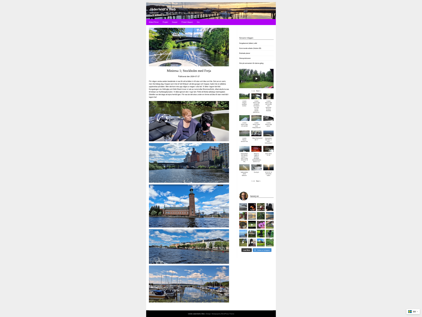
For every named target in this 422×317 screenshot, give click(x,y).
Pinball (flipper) (187, 22)
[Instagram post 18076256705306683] (261, 234)
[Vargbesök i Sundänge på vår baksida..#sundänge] (252, 225)
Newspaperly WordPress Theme (223, 314)
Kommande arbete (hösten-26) (250, 48)
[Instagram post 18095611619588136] (243, 234)
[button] (258, 90)
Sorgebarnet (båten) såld (248, 43)
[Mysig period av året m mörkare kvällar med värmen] (252, 207)
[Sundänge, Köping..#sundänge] (261, 242)
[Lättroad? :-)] (261, 207)
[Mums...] (243, 225)
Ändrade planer (244, 53)
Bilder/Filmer (154, 22)
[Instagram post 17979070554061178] (243, 216)
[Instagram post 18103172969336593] (252, 216)
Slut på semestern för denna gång (251, 63)
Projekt (165, 22)
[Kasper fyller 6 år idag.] (270, 207)
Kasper (174, 22)
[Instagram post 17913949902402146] (252, 242)
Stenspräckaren (245, 58)
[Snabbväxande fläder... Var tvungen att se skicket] (270, 242)
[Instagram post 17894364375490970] (270, 234)
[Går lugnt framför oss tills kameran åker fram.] (243, 242)
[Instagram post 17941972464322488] (243, 207)
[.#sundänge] (270, 216)
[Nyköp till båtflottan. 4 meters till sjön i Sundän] (252, 234)
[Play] (256, 78)
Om (198, 22)
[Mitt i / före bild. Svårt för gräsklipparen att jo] (270, 225)
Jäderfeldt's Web (162, 9)
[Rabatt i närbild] (261, 225)
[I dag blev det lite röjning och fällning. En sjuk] (261, 216)
